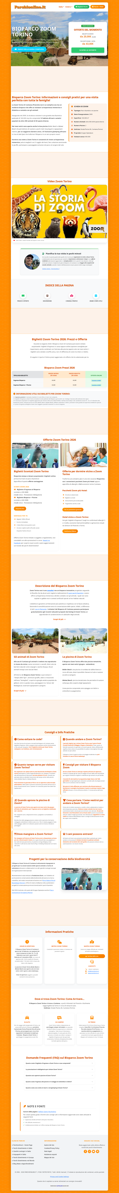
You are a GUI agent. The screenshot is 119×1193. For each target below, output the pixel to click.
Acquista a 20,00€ (96, 380)
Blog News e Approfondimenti (23, 1164)
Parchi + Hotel (98, 7)
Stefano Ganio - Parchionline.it (50, 269)
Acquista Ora (20, 508)
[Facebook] (85, 1151)
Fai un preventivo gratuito (72, 509)
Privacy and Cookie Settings (59, 1177)
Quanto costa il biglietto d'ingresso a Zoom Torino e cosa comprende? (48, 1063)
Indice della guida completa (30, 49)
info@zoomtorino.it (93, 971)
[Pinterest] (97, 1151)
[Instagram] (89, 1151)
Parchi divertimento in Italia (22, 1148)
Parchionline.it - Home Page (22, 1145)
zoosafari (50, 590)
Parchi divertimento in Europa (23, 1157)
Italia (61, 7)
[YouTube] (93, 1151)
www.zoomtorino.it (93, 973)
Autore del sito (49, 1145)
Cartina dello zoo (92, 956)
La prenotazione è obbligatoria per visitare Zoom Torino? (44, 1069)
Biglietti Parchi (83, 7)
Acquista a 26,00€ (96, 385)
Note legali (48, 1151)
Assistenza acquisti (50, 1154)
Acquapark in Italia (19, 1154)
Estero (68, 7)
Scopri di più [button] (58, 619)
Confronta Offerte (70, 531)
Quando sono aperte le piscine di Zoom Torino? (41, 1075)
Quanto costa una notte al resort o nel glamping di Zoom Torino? (47, 1088)
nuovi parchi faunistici (75, 593)
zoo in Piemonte (40, 609)
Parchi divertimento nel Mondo (23, 1160)
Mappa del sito (49, 1157)
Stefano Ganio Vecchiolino (47, 1112)
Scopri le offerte (87, 50)
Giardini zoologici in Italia (22, 1151)
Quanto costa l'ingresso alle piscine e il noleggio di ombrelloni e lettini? (49, 1082)
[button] (59, 211)
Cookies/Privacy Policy (51, 1148)
